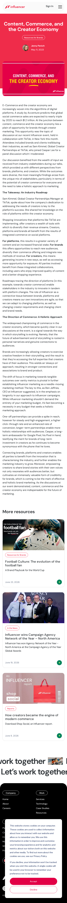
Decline (33, 889)
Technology (42, 803)
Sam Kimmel (9, 198)
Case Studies (42, 808)
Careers (6, 808)
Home (5, 799)
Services (40, 799)
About (5, 803)
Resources (41, 812)
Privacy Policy (40, 856)
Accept (33, 881)
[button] (59, 7)
